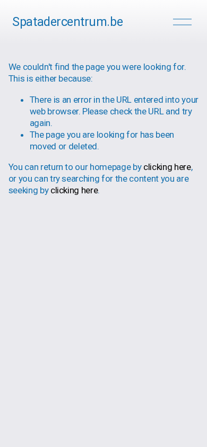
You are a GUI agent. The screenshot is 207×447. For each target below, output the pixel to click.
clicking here (167, 167)
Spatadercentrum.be (67, 22)
